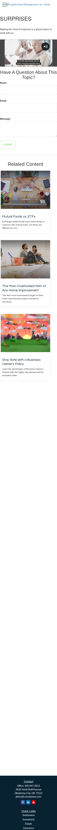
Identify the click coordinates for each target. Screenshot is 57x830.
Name (3, 83)
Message (5, 119)
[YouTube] (33, 802)
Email (3, 101)
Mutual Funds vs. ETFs (18, 216)
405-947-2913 (32, 786)
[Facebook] (23, 802)
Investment (28, 819)
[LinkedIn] (28, 802)
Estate (28, 823)
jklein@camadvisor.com (28, 796)
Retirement (29, 815)
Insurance (28, 828)
